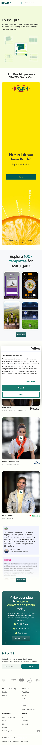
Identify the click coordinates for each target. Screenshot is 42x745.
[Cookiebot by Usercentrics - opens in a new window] (31, 348)
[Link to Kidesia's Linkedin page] (38, 731)
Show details (30, 381)
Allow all (21, 388)
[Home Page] (6, 3)
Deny (21, 395)
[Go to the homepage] (8, 653)
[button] (21, 3)
